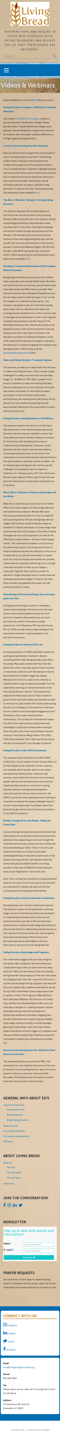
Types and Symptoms (13, 1105)
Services (11, 1167)
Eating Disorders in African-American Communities (29, 898)
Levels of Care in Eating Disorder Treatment (26, 146)
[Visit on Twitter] (20, 1206)
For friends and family (14, 1131)
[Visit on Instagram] (9, 1206)
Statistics (8, 1141)
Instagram (12, 1325)
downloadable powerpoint (16, 353)
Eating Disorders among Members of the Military (28, 418)
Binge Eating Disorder (18, 1120)
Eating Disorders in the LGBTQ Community (24, 750)
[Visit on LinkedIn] (15, 1206)
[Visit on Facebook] (4, 1206)
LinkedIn (11, 1333)
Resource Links (10, 1126)
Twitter (11, 1341)
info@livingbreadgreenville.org (18, 1367)
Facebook (10, 1350)
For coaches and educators (16, 1136)
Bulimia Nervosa (15, 1115)
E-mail (9, 1250)
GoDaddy (45, 1430)
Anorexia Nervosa (15, 1109)
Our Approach (14, 1172)
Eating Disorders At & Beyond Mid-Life (23, 644)
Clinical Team (13, 1178)
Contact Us (8, 1183)
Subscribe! (28, 1257)
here (37, 192)
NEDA (34, 100)
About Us (7, 1163)
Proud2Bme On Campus (27, 118)
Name (8, 1243)
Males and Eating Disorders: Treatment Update (27, 360)
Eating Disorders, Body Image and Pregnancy (26, 952)
